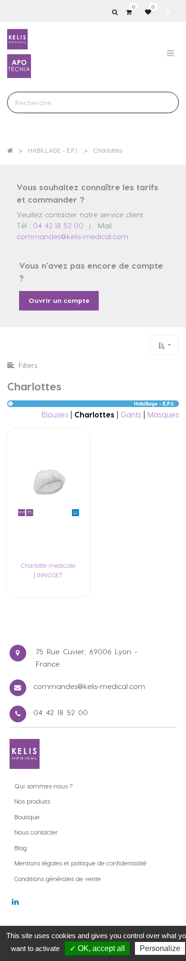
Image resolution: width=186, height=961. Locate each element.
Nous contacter (36, 831)
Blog (20, 847)
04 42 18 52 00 (58, 225)
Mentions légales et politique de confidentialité (80, 862)
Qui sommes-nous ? (43, 785)
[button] (164, 345)
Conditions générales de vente (57, 878)
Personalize (160, 948)
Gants (131, 414)
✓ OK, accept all (97, 948)
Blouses (54, 414)
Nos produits (32, 801)
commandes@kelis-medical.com (72, 236)
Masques (163, 414)
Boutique (27, 816)
